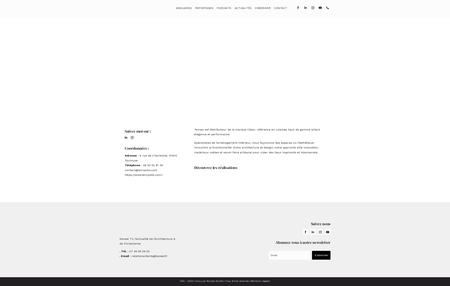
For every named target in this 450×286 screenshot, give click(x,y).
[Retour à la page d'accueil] (137, 7)
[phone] (327, 8)
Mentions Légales (260, 281)
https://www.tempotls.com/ (144, 175)
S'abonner (321, 255)
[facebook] (298, 8)
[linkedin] (305, 8)
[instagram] (313, 8)
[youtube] (320, 8)
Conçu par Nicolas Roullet (209, 281)
